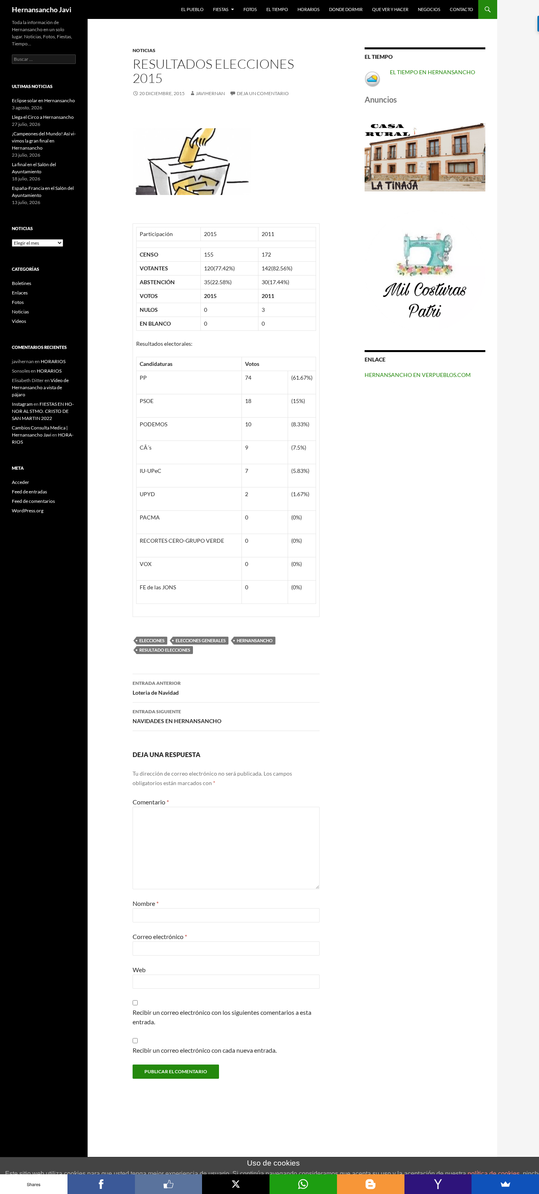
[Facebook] (101, 1184)
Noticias (144, 50)
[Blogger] (370, 1184)
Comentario (151, 802)
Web (139, 969)
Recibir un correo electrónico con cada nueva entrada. (205, 1050)
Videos (19, 321)
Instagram (22, 404)
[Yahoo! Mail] (438, 1184)
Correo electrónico (160, 936)
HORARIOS (309, 9)
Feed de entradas (29, 492)
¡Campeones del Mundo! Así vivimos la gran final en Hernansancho (44, 141)
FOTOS (250, 9)
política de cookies (494, 1173)
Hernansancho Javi (41, 9)
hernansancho (255, 640)
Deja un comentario (263, 93)
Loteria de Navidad (157, 688)
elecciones (152, 640)
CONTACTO (461, 9)
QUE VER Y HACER (390, 9)
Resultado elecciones (164, 649)
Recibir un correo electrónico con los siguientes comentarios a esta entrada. (222, 1016)
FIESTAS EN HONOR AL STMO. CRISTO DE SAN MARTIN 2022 (43, 411)
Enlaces (20, 293)
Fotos (18, 302)
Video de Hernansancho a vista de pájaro (40, 387)
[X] (236, 1184)
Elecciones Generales (201, 640)
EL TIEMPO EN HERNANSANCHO (432, 72)
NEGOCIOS (429, 9)
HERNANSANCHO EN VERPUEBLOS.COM (418, 374)
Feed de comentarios (33, 501)
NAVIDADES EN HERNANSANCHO (177, 716)
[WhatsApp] (303, 1184)
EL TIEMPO (277, 9)
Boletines (21, 283)
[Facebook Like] (168, 1184)
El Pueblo (192, 9)
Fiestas (220, 9)
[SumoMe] (505, 1184)
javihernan (210, 93)
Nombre (146, 903)
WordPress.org (27, 511)
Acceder (20, 482)
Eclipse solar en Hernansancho (43, 100)
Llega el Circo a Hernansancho (43, 117)
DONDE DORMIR (346, 9)
